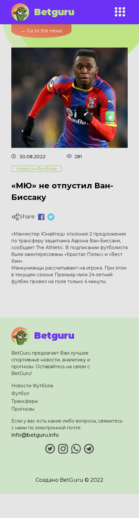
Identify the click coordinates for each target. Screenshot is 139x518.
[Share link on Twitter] (51, 217)
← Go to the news (41, 31)
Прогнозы (22, 409)
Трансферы (24, 401)
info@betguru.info (35, 435)
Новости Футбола (32, 386)
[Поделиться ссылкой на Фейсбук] (41, 217)
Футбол (20, 393)
